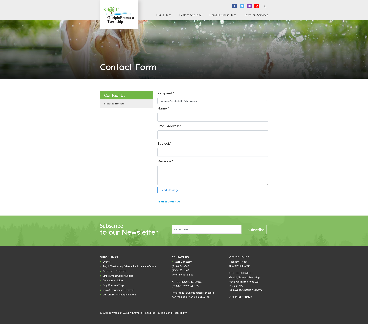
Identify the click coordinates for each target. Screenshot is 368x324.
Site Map (150, 312)
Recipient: (165, 93)
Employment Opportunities (118, 275)
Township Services (256, 15)
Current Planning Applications (119, 294)
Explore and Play (190, 15)
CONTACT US (180, 257)
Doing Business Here (222, 15)
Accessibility (180, 312)
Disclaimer (164, 312)
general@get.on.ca (182, 274)
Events (107, 261)
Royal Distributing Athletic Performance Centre (129, 266)
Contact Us (114, 95)
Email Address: (169, 126)
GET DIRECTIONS (240, 297)
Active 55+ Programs (114, 270)
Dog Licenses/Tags (113, 285)
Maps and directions (114, 103)
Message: (165, 161)
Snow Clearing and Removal (118, 289)
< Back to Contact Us (168, 201)
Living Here (163, 15)
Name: (163, 108)
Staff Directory (183, 261)
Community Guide (113, 280)
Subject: (164, 143)
